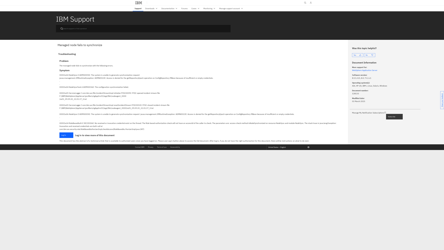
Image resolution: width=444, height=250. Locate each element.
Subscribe (391, 117)
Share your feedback (442, 100)
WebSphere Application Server (364, 70)
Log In (63, 135)
